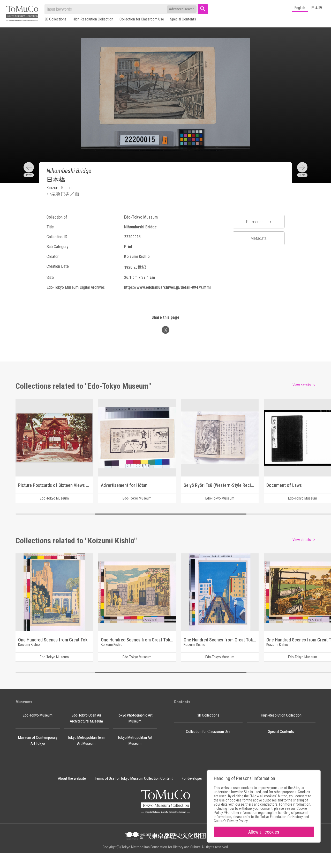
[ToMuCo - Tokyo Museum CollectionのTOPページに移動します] (22, 14)
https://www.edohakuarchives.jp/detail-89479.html (167, 287)
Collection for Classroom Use (141, 19)
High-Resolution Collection (93, 19)
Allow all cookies (263, 832)
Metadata (259, 238)
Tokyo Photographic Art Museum (135, 718)
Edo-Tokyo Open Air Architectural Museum (86, 718)
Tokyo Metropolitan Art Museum (135, 740)
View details (301, 385)
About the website (72, 778)
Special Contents (183, 19)
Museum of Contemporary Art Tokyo (37, 740)
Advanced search (181, 9)
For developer (192, 778)
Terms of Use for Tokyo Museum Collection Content (134, 778)
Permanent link (258, 221)
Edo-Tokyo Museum (37, 715)
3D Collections (55, 19)
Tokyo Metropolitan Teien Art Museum (86, 740)
